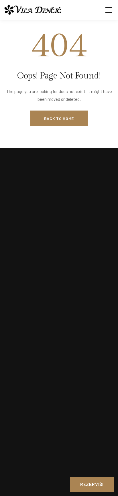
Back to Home (59, 118)
